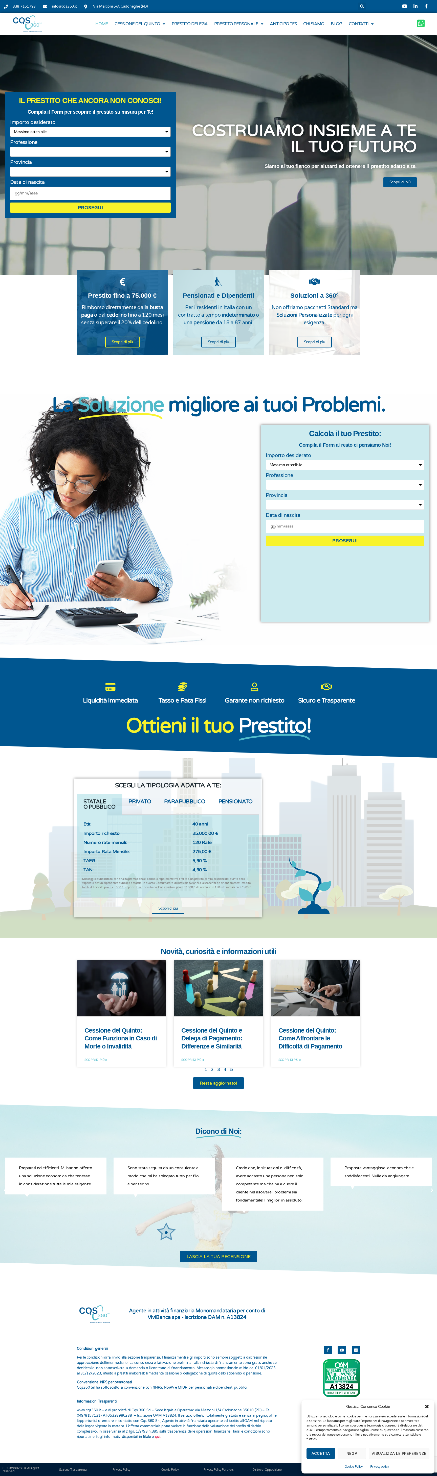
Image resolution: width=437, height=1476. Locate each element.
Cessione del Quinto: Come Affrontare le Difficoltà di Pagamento (310, 1038)
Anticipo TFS (283, 24)
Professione (23, 142)
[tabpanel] (168, 856)
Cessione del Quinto (137, 24)
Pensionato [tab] (236, 801)
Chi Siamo (313, 24)
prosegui (90, 207)
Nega (352, 1453)
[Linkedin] (356, 1350)
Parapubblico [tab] (184, 801)
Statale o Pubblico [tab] (99, 804)
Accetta (321, 1453)
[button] (426, 1406)
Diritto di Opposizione (266, 1469)
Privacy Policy (121, 1469)
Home (101, 24)
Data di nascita (27, 182)
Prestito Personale (236, 24)
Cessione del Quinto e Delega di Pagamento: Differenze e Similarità (211, 1038)
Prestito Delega (190, 24)
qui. (158, 1437)
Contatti (358, 24)
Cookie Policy (354, 1466)
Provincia (21, 162)
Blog (336, 24)
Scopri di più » (95, 1060)
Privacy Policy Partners (219, 1469)
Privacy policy (379, 1466)
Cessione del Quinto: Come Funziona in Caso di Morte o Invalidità (120, 1038)
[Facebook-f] (328, 1350)
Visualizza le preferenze (399, 1453)
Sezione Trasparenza (73, 1469)
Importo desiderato (32, 122)
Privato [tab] (139, 801)
